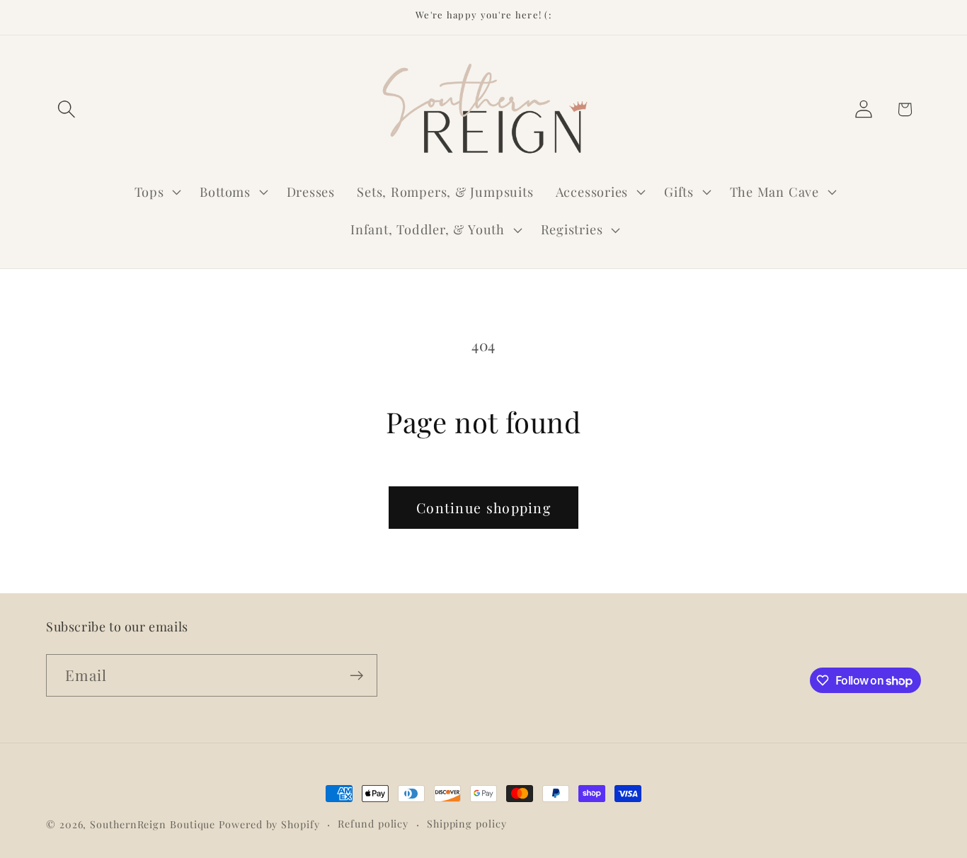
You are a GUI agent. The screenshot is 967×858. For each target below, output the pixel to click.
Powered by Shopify (269, 824)
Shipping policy (467, 823)
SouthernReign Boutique (152, 824)
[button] (66, 109)
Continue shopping (483, 507)
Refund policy (373, 823)
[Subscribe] (356, 675)
